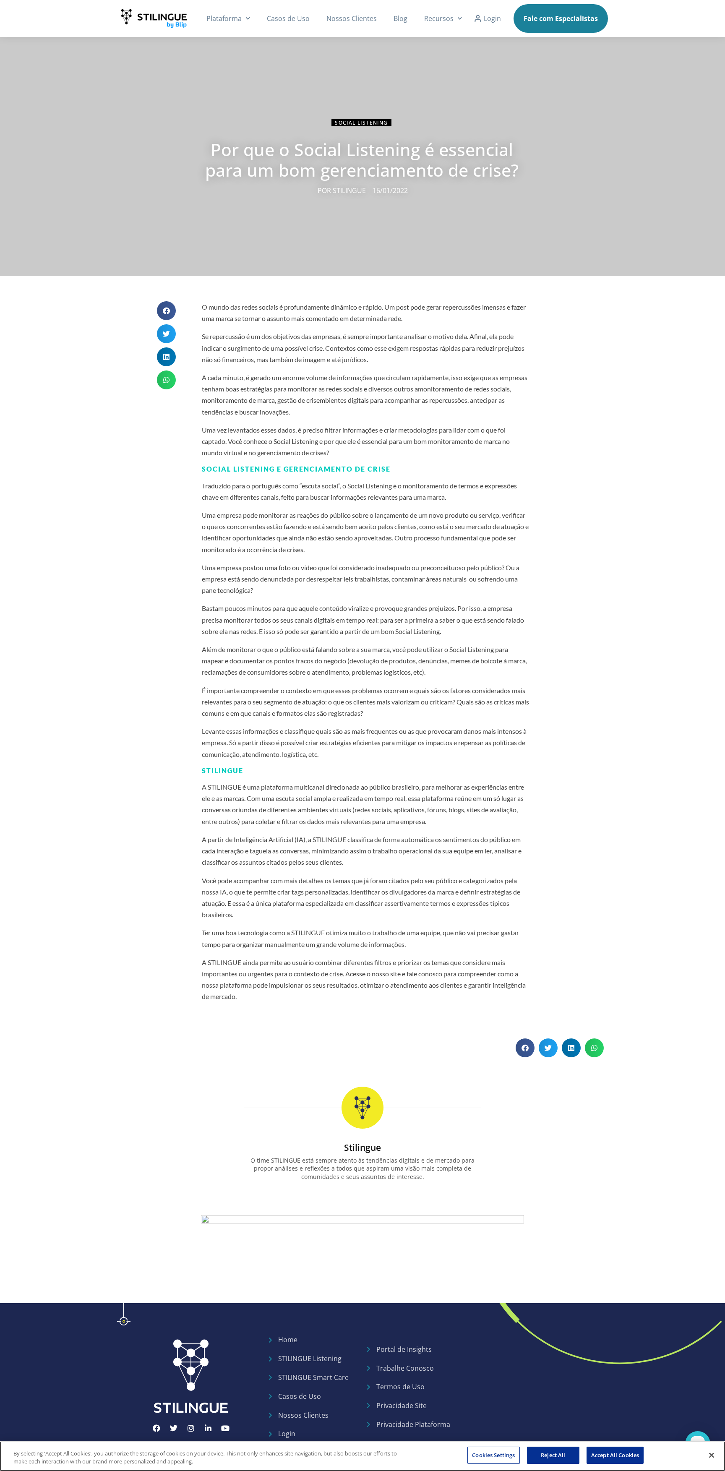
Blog (400, 18)
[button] (166, 310)
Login (492, 18)
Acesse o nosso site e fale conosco (393, 974)
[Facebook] (156, 1428)
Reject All (553, 1455)
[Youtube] (225, 1428)
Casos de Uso (288, 18)
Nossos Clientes (351, 18)
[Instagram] (190, 1428)
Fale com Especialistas (561, 18)
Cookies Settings (493, 1455)
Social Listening (361, 122)
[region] (362, 1456)
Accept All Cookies (615, 1455)
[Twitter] (173, 1428)
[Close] (711, 1455)
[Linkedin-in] (208, 1428)
